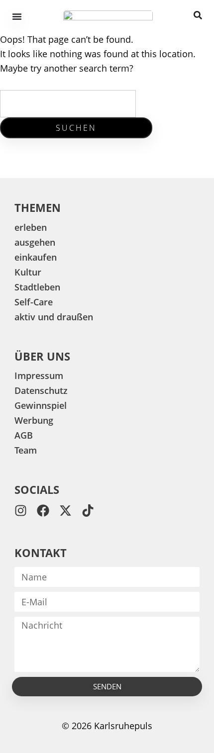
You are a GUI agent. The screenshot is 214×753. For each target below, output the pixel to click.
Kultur (27, 272)
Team (25, 450)
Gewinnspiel (40, 405)
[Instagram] (20, 510)
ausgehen (34, 242)
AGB (23, 435)
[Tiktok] (88, 510)
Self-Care (33, 302)
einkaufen (35, 257)
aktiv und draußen (53, 317)
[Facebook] (43, 510)
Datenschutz (41, 390)
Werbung (33, 420)
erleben (30, 227)
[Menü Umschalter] (17, 16)
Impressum (38, 375)
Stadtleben (37, 287)
